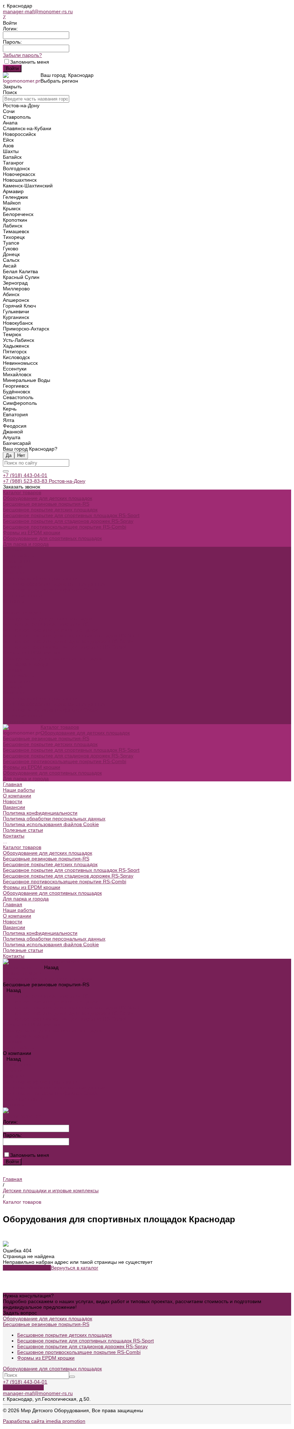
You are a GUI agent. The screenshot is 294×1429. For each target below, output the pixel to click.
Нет (21, 455)
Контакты (13, 721)
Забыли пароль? (22, 55)
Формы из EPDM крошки (31, 532)
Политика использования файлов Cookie (51, 590)
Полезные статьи (23, 715)
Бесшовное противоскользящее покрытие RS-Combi (64, 527)
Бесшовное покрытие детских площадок (50, 509)
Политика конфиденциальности (40, 578)
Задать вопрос (20, 1313)
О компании (17, 681)
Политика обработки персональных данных (54, 584)
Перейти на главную (27, 1268)
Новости (12, 567)
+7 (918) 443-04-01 (25, 475)
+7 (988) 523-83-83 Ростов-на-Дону (44, 481)
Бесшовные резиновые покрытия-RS (46, 504)
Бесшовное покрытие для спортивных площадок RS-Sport (71, 515)
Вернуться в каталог (74, 1268)
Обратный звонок (23, 1387)
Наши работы (19, 675)
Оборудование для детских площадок (47, 498)
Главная (12, 670)
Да (8, 455)
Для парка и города (26, 544)
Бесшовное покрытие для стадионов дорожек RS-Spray (68, 521)
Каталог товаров (22, 612)
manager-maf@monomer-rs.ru (38, 11)
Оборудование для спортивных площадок (52, 538)
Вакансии (14, 572)
